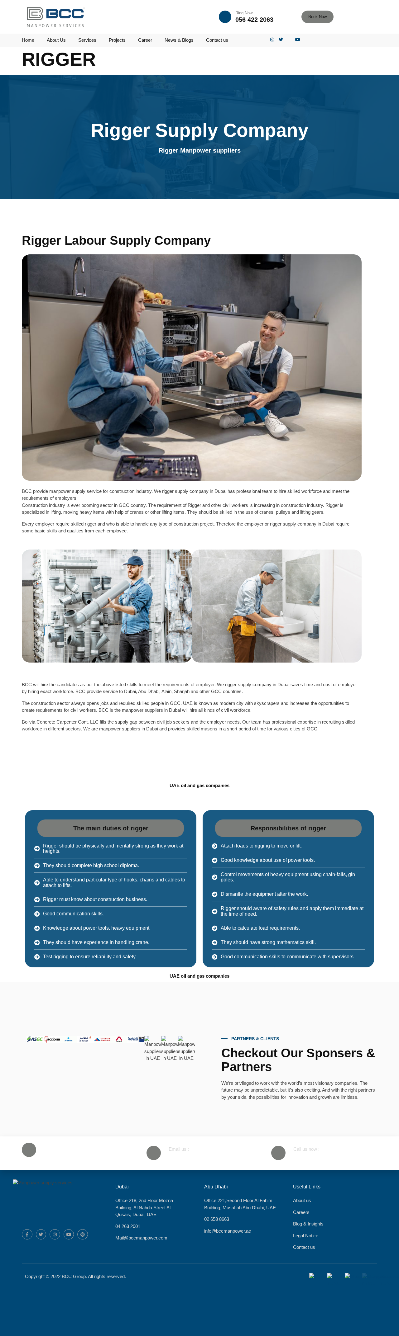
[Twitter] (41, 1234)
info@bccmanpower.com (196, 1156)
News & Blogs (179, 40)
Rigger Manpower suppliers (200, 150)
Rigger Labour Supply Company (116, 240)
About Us (56, 40)
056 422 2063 (254, 19)
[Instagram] (55, 1234)
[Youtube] (69, 1234)
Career (145, 40)
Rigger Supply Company (199, 130)
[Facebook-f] (27, 1234)
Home (28, 40)
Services (87, 40)
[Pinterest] (82, 1234)
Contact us (217, 40)
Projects (117, 40)
